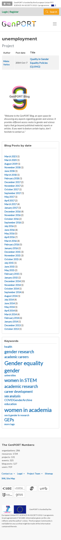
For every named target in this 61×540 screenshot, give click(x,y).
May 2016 (9, 233)
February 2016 (11, 244)
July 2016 (9, 226)
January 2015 (11, 277)
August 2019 (10, 163)
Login (5, 11)
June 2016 (9, 230)
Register (14, 11)
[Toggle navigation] (54, 24)
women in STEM (20, 380)
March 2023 (10, 156)
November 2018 (12, 167)
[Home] (19, 24)
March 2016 (10, 241)
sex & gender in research (16, 415)
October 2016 (11, 219)
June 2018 (9, 171)
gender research (19, 351)
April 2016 (9, 237)
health (8, 346)
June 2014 (9, 303)
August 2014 (10, 296)
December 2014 (12, 281)
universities (10, 375)
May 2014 (9, 307)
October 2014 (11, 288)
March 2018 (10, 174)
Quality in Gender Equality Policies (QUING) (39, 62)
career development (18, 391)
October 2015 (11, 259)
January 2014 (11, 321)
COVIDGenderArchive (18, 400)
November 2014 (12, 285)
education (10, 404)
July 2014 (9, 299)
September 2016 (12, 222)
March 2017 (10, 204)
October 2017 (11, 189)
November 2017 (12, 185)
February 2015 (11, 274)
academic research (21, 386)
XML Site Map (8, 478)
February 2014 (11, 318)
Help (8, 4)
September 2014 (12, 292)
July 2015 (9, 263)
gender (12, 370)
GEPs (9, 419)
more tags (9, 424)
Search (53, 11)
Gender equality (23, 363)
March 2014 (10, 314)
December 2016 (12, 211)
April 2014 (9, 310)
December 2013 (12, 325)
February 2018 (11, 178)
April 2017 (9, 200)
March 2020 (10, 160)
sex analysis (12, 396)
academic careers (16, 357)
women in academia (28, 409)
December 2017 (12, 182)
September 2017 (12, 193)
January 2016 (11, 248)
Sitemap (49, 473)
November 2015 (12, 255)
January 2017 (11, 207)
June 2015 (9, 266)
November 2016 (12, 215)
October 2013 (11, 329)
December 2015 (12, 252)
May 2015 (9, 270)
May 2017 (9, 196)
